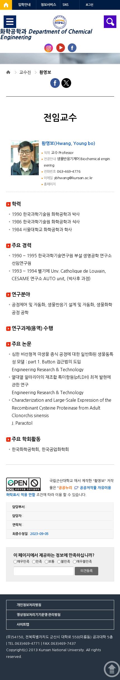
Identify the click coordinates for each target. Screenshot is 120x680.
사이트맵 (23, 624)
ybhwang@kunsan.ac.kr (73, 178)
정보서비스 (48, 4)
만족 (39, 561)
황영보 (45, 72)
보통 (51, 561)
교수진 (25, 72)
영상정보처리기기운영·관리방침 (39, 614)
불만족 (65, 561)
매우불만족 (84, 561)
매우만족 (23, 561)
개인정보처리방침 (29, 605)
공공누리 (65, 488)
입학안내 (24, 4)
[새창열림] (6, 5)
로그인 (89, 5)
